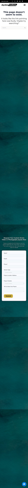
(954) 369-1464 (4, 1)
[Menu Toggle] (24, 5)
